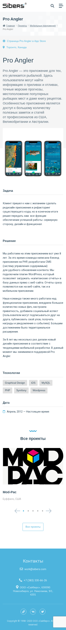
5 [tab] (42, 510)
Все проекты (33, 526)
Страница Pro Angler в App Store (26, 41)
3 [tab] (33, 510)
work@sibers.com (35, 569)
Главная (10, 25)
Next (48, 511)
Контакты (33, 561)
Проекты (22, 25)
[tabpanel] (33, 474)
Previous (17, 511)
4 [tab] (37, 510)
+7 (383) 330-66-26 (35, 580)
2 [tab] (28, 510)
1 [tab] (23, 510)
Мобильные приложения (43, 25)
